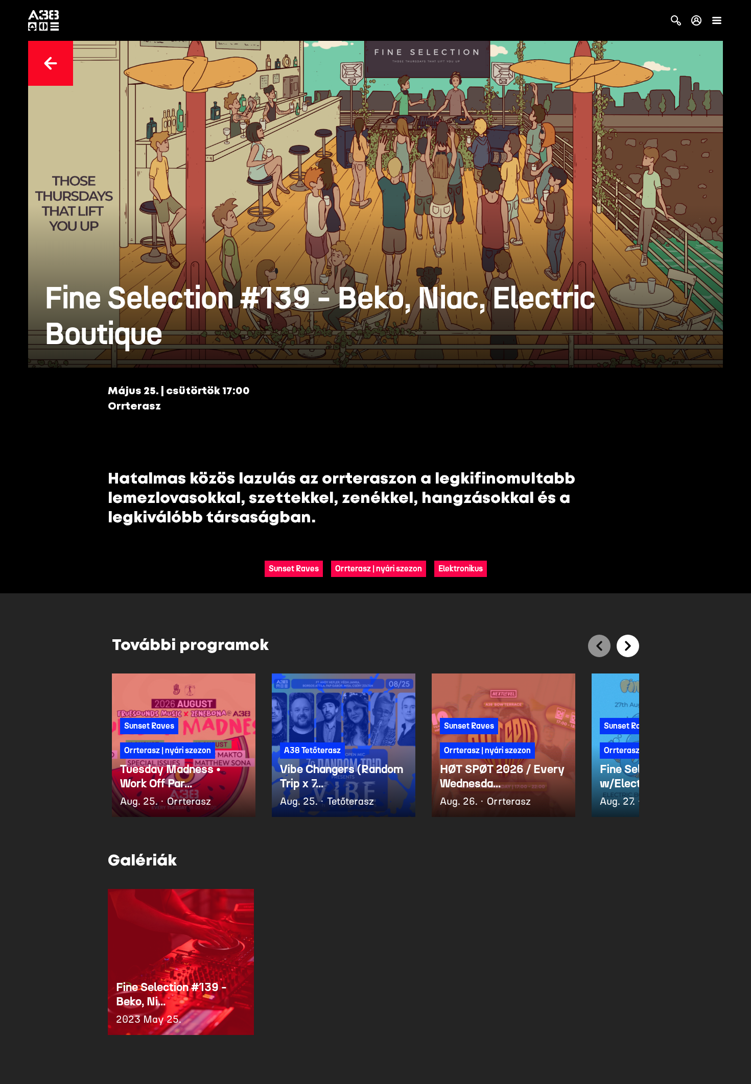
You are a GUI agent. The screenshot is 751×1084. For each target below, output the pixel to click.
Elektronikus (460, 568)
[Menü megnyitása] (717, 20)
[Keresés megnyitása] (676, 20)
